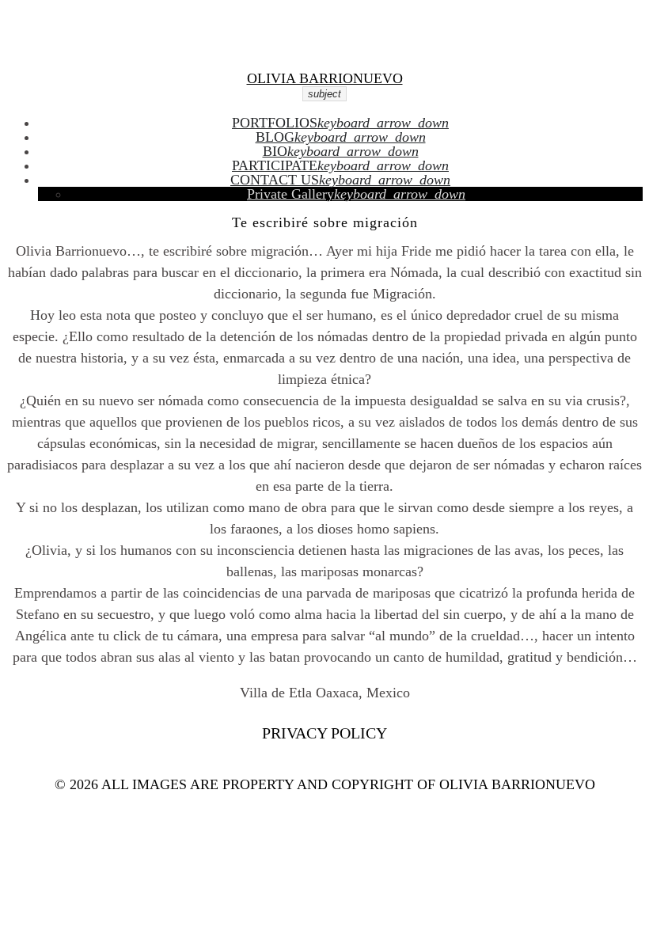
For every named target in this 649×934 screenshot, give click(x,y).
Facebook (313, 21)
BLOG (275, 137)
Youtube (394, 21)
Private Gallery (290, 194)
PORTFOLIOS (274, 123)
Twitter (336, 21)
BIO (275, 151)
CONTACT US (274, 180)
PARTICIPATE (274, 165)
